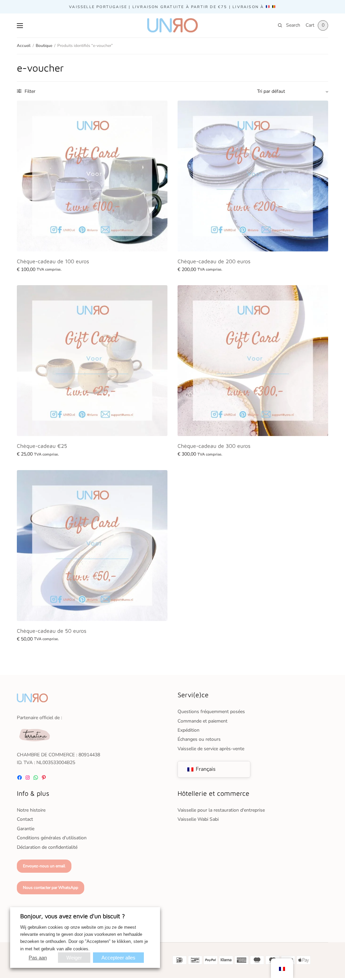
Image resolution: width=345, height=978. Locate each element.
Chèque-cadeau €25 (42, 446)
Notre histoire (31, 810)
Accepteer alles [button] (118, 957)
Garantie (25, 828)
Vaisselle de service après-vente (211, 748)
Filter (29, 91)
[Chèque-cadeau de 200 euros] (253, 176)
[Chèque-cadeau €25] (92, 360)
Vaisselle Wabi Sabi (198, 819)
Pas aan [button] (38, 957)
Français (205, 769)
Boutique (44, 45)
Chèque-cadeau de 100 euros (53, 261)
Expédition (188, 730)
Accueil (24, 45)
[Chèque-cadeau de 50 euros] (92, 545)
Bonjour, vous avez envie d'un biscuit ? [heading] (72, 916)
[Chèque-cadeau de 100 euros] (92, 176)
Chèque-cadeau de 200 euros (214, 261)
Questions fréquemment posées (211, 711)
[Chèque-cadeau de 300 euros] (253, 360)
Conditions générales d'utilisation (52, 838)
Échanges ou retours (199, 739)
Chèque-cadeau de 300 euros (214, 446)
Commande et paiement (202, 721)
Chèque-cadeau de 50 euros (51, 631)
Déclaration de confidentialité (47, 847)
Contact (25, 819)
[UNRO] (172, 25)
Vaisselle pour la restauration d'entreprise (221, 810)
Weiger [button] (74, 957)
